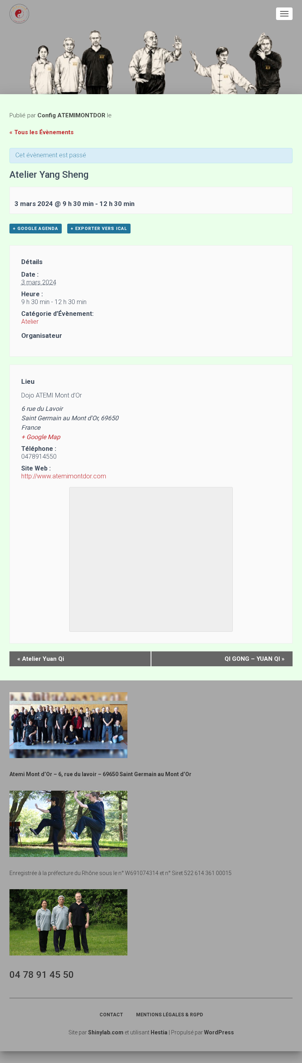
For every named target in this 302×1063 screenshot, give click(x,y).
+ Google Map (40, 437)
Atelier (30, 321)
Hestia (159, 1032)
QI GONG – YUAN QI (255, 658)
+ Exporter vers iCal (99, 228)
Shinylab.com (105, 1032)
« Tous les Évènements (41, 132)
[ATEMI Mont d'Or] (22, 14)
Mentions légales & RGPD (169, 1014)
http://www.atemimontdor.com (63, 476)
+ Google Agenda (35, 228)
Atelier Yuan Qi (40, 658)
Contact (111, 1014)
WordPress (219, 1032)
